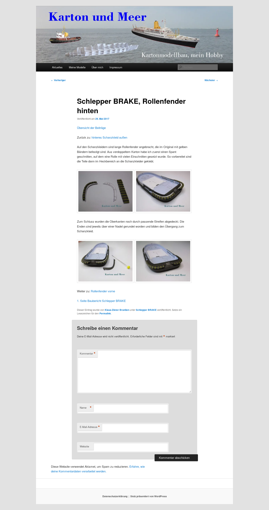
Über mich (97, 67)
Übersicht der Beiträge (91, 128)
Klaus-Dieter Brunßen (117, 310)
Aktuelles (57, 67)
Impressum (115, 67)
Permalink (105, 313)
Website (84, 446)
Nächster (211, 80)
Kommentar (88, 353)
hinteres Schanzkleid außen (109, 137)
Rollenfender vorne (103, 291)
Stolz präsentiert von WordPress (148, 496)
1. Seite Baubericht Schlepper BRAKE (101, 301)
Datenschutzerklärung (114, 496)
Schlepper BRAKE (146, 310)
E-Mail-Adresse (90, 427)
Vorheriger (58, 80)
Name (86, 407)
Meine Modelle (77, 67)
